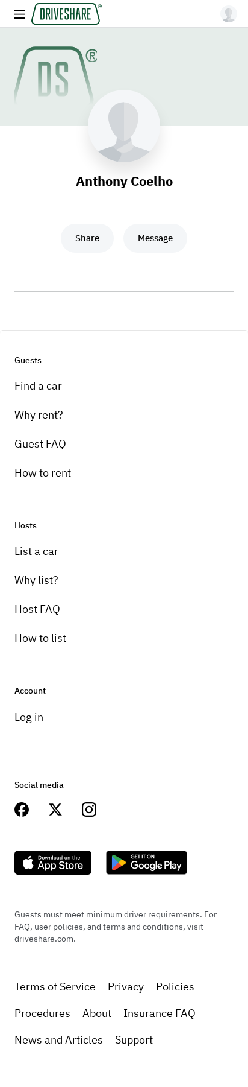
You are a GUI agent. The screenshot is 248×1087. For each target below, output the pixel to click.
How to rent (42, 473)
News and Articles (58, 1040)
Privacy (126, 987)
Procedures (42, 1013)
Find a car (38, 386)
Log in (28, 717)
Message (155, 238)
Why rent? (38, 415)
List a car (36, 551)
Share (87, 238)
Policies (175, 987)
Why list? (36, 580)
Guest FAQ (40, 444)
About (96, 1013)
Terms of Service (55, 987)
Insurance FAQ (159, 1013)
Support (134, 1040)
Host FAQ (37, 609)
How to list (40, 638)
